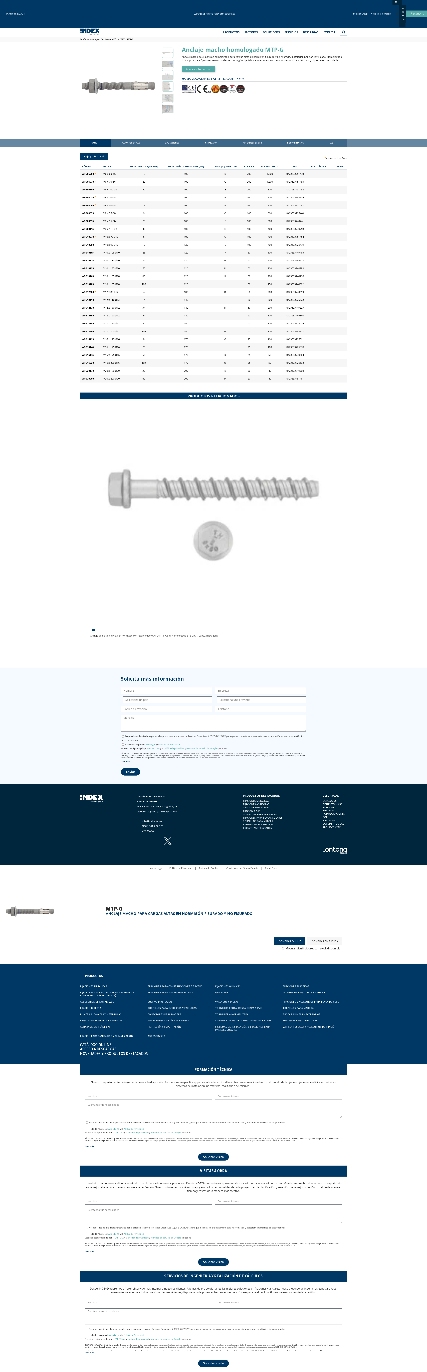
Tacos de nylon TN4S (256, 807)
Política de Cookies (209, 868)
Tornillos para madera (258, 821)
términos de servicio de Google (201, 748)
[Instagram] (154, 850)
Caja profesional (94, 156)
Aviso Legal (149, 744)
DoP (325, 817)
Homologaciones (334, 813)
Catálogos (330, 800)
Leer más (125, 761)
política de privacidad (174, 748)
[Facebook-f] (141, 850)
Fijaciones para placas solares (263, 817)
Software (329, 820)
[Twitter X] (168, 841)
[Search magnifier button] (343, 32)
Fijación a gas (251, 811)
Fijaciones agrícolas (256, 804)
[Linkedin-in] (154, 841)
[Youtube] (141, 841)
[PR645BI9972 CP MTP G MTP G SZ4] (118, 86)
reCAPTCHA (154, 748)
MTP (123, 39)
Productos (85, 39)
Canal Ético (271, 868)
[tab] (95, 143)
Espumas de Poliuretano (258, 824)
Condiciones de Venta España (242, 868)
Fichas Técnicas (332, 804)
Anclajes (95, 39)
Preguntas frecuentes (257, 827)
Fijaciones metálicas (110, 39)
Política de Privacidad (169, 744)
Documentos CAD (333, 823)
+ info (240, 78)
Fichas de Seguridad (329, 809)
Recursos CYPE (332, 827)
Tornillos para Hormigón (260, 814)
